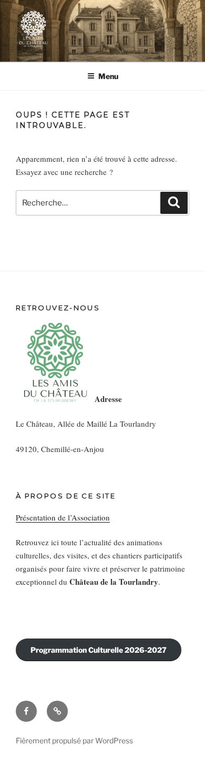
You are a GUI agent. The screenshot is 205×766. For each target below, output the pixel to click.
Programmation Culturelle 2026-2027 (98, 649)
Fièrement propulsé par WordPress (74, 740)
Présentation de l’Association (63, 517)
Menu (108, 76)
